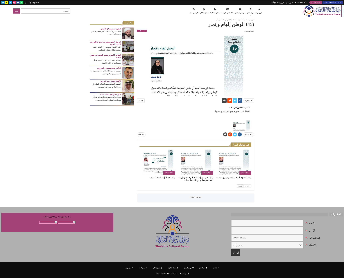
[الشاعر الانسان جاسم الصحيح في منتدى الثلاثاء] (128, 59)
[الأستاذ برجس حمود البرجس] (128, 86)
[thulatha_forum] (14, 2)
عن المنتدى (250, 13)
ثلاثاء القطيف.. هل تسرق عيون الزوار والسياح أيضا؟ (288, 2)
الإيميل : (310, 230)
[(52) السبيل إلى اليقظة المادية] (157, 162)
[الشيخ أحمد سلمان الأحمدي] (128, 33)
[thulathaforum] (21, 2)
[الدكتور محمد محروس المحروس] (128, 73)
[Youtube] (18, 2)
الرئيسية (259, 13)
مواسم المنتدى (240, 13)
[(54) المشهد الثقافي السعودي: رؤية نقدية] (233, 162)
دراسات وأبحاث (141, 30)
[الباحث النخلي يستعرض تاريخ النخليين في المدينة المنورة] (128, 46)
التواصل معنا (194, 13)
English (35, 3)
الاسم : (309, 223)
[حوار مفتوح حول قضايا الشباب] (128, 99)
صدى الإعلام (204, 13)
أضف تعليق (194, 197)
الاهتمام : (310, 245)
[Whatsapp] (25, 2)
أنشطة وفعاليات (227, 13)
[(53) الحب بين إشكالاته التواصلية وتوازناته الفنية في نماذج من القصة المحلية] (195, 162)
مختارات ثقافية (215, 13)
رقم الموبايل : (313, 237)
